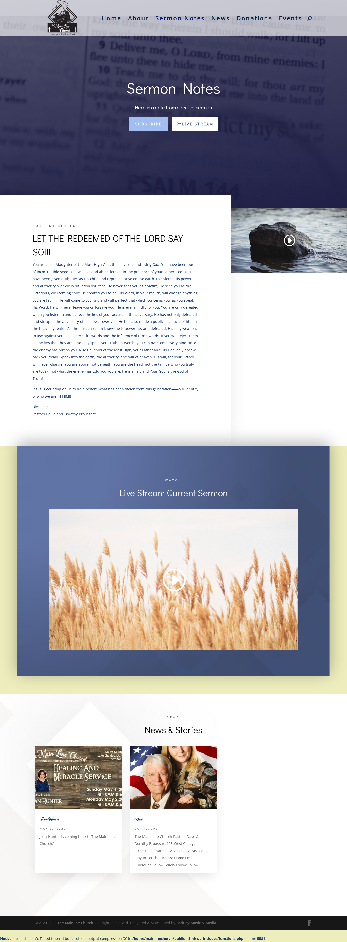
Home (111, 19)
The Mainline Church (75, 922)
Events (290, 19)
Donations (254, 19)
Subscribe (148, 124)
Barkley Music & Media (196, 922)
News (220, 19)
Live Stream (197, 124)
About (138, 19)
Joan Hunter (49, 819)
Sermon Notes (180, 19)
